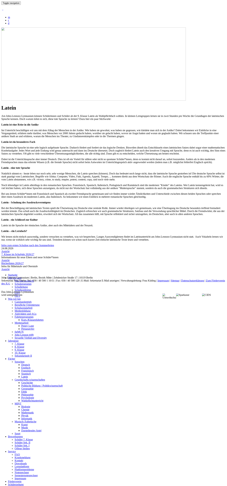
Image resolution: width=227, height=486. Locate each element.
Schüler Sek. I (22, 445)
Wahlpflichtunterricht (32, 400)
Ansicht (5, 251)
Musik (24, 427)
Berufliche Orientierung (27, 304)
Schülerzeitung (16, 484)
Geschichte (27, 382)
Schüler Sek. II (22, 442)
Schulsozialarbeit (23, 307)
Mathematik (27, 412)
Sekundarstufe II (23, 355)
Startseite (12, 275)
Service (12, 451)
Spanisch (26, 373)
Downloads (21, 463)
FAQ (17, 454)
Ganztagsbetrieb (23, 301)
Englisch (25, 367)
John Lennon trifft (24, 334)
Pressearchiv (27, 328)
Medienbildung (23, 310)
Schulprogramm (23, 283)
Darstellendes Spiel (31, 430)
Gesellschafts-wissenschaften (30, 379)
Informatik (26, 418)
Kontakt (19, 460)
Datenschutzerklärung (192, 280)
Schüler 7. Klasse (24, 439)
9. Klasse (19, 349)
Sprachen (19, 361)
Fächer (11, 358)
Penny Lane (27, 325)
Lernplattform (22, 466)
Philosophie (27, 394)
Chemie (25, 409)
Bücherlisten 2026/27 (12, 263)
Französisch (27, 370)
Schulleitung (21, 286)
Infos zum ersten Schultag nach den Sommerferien (27, 245)
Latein (24, 376)
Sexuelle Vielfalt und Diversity (31, 337)
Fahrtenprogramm (24, 316)
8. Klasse (19, 346)
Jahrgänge (13, 340)
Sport (17, 433)
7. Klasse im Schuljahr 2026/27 (17, 254)
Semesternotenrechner (26, 475)
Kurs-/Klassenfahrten (32, 319)
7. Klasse (19, 343)
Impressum (20, 478)
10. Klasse (20, 352)
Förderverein (14, 481)
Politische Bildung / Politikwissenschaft (42, 385)
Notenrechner (22, 472)
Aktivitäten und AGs (25, 313)
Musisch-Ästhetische (25, 421)
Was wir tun (14, 298)
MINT (18, 403)
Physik (24, 415)
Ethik (24, 391)
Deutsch (25, 364)
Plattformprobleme (24, 469)
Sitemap (175, 280)
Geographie (27, 388)
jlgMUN (19, 331)
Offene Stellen (22, 448)
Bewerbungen (15, 436)
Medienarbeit (21, 322)
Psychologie (27, 397)
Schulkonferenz (23, 289)
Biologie (25, 406)
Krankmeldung (22, 457)
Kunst (24, 424)
